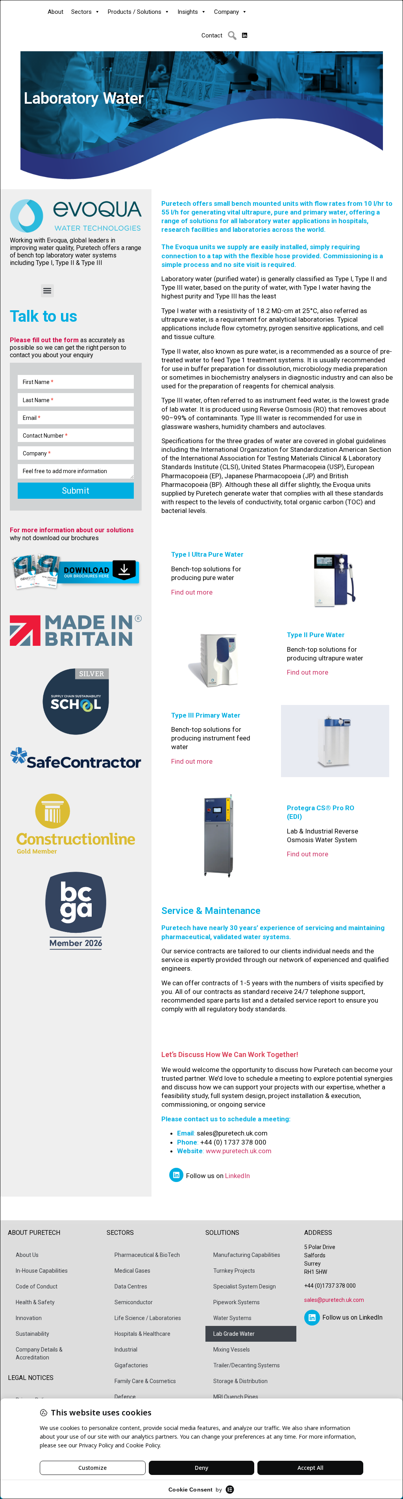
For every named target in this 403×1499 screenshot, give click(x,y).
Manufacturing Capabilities (246, 1255)
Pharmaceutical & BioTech (147, 1255)
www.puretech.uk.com (239, 1151)
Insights (187, 11)
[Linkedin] (176, 1175)
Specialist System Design (244, 1286)
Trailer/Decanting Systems (246, 1365)
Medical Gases (132, 1271)
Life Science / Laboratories (148, 1318)
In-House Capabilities (42, 1271)
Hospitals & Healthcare (142, 1334)
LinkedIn (237, 1176)
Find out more (192, 592)
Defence (125, 1397)
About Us (27, 1255)
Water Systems (232, 1318)
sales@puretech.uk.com (334, 1300)
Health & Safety (35, 1302)
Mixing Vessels (231, 1349)
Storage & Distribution (240, 1381)
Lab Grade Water (234, 1334)
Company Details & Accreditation (39, 1353)
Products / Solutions (134, 11)
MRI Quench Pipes (235, 1397)
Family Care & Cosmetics (145, 1381)
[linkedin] (244, 35)
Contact (212, 35)
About (55, 11)
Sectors (81, 11)
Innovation (29, 1318)
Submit (75, 491)
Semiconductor (134, 1302)
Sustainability (32, 1334)
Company (226, 11)
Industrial (126, 1349)
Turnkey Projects (234, 1271)
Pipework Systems (236, 1302)
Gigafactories (131, 1365)
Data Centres (131, 1286)
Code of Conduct (36, 1286)
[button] (232, 35)
